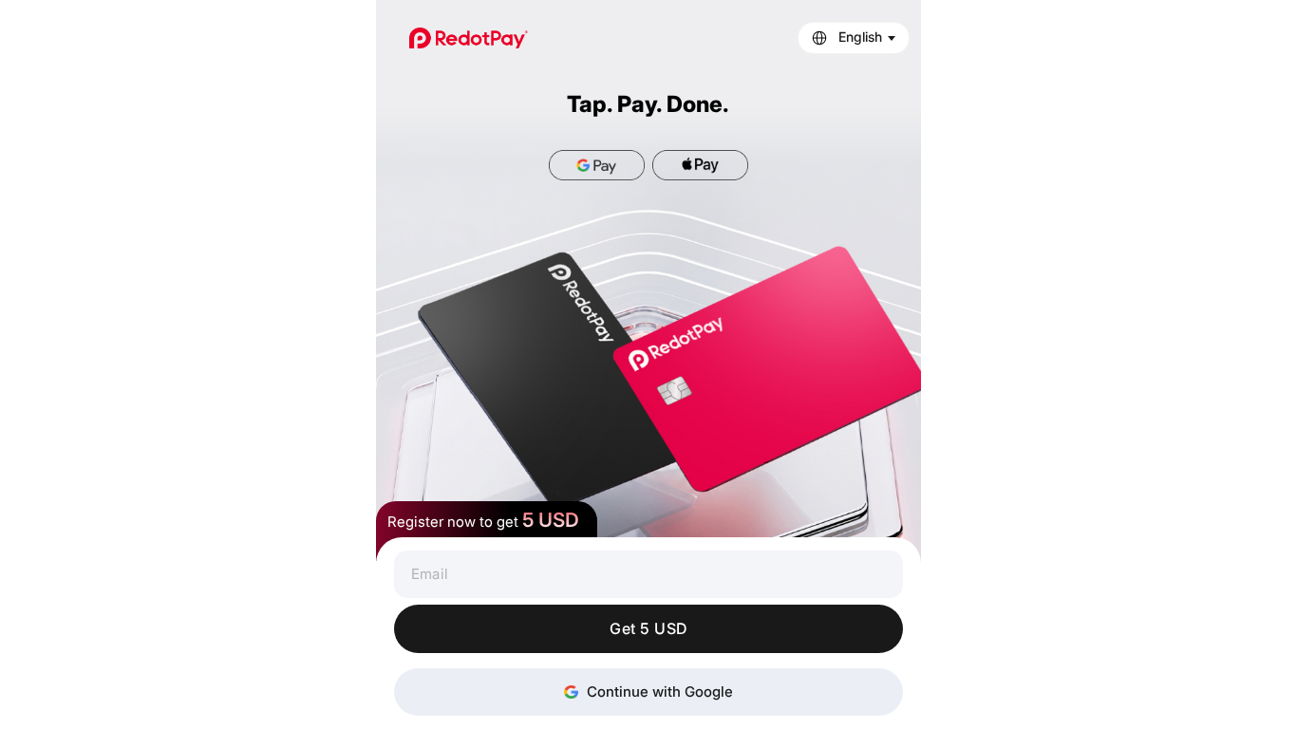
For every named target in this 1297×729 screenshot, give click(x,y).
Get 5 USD (648, 628)
